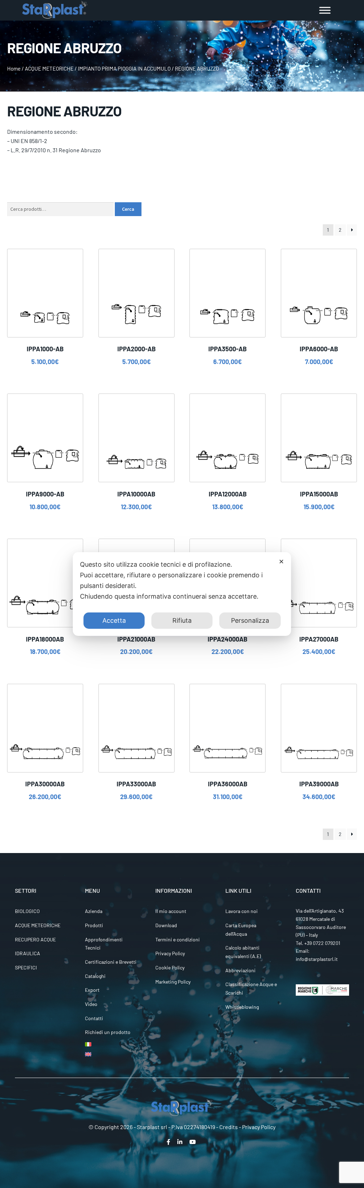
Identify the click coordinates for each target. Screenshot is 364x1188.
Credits (228, 1126)
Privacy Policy (170, 953)
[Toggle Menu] (325, 10)
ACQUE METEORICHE (49, 68)
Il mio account (170, 911)
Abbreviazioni (240, 970)
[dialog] (182, 594)
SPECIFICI (26, 967)
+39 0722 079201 (322, 943)
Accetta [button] (114, 620)
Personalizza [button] (250, 620)
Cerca (128, 209)
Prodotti (94, 925)
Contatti (94, 1018)
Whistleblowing (242, 1007)
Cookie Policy (169, 967)
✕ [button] (281, 561)
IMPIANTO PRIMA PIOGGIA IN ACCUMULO (124, 68)
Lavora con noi (241, 911)
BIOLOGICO (27, 911)
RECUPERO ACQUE (35, 939)
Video (91, 1004)
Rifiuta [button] (182, 620)
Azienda (93, 911)
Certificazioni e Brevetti (110, 962)
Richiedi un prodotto (107, 1032)
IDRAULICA (27, 953)
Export (92, 990)
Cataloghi (95, 976)
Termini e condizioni (177, 939)
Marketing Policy (173, 982)
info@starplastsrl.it (317, 959)
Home (14, 68)
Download (166, 925)
